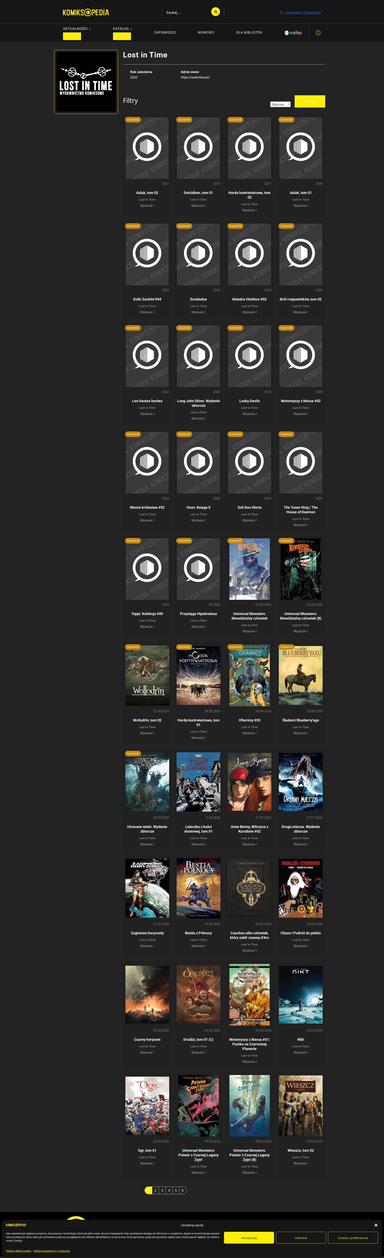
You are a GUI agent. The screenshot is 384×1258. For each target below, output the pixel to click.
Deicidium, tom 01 (198, 193)
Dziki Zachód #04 (147, 299)
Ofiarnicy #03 (249, 720)
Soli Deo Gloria (250, 507)
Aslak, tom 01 (301, 193)
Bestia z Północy (198, 933)
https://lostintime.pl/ (195, 77)
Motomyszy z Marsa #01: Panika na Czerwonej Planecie (249, 1044)
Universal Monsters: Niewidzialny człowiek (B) (300, 616)
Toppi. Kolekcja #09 (147, 614)
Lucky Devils (249, 401)
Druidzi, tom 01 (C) (198, 1039)
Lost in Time (147, 199)
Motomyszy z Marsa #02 (301, 401)
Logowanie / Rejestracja (302, 12)
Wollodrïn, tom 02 (147, 720)
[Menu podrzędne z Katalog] (122, 36)
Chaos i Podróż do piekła (301, 933)
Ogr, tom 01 (147, 1150)
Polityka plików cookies (18, 1251)
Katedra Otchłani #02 (249, 299)
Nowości (206, 32)
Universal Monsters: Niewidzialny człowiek (250, 616)
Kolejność (276, 97)
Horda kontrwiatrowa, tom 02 (249, 195)
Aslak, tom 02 (147, 193)
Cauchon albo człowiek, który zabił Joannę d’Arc (249, 935)
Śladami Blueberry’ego (300, 720)
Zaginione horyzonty (147, 933)
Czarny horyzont (147, 1039)
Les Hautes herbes (147, 401)
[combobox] (280, 104)
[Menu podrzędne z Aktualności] (72, 36)
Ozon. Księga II (198, 507)
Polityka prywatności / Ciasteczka (51, 1251)
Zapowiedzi (165, 32)
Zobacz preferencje (353, 1238)
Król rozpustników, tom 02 (301, 299)
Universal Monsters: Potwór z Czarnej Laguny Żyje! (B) (249, 1155)
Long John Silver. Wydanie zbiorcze (198, 403)
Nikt (300, 1039)
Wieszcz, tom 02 (301, 1150)
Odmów (301, 1238)
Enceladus (198, 299)
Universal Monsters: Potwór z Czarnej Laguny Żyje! (198, 1155)
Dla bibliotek (249, 32)
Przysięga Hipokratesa (198, 614)
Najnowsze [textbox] (280, 104)
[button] (376, 1225)
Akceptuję (249, 1238)
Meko (293, 32)
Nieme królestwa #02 (147, 507)
